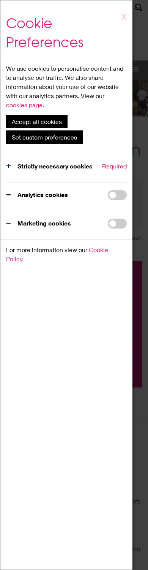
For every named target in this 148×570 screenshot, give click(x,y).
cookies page (24, 104)
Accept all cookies (37, 121)
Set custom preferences (44, 137)
